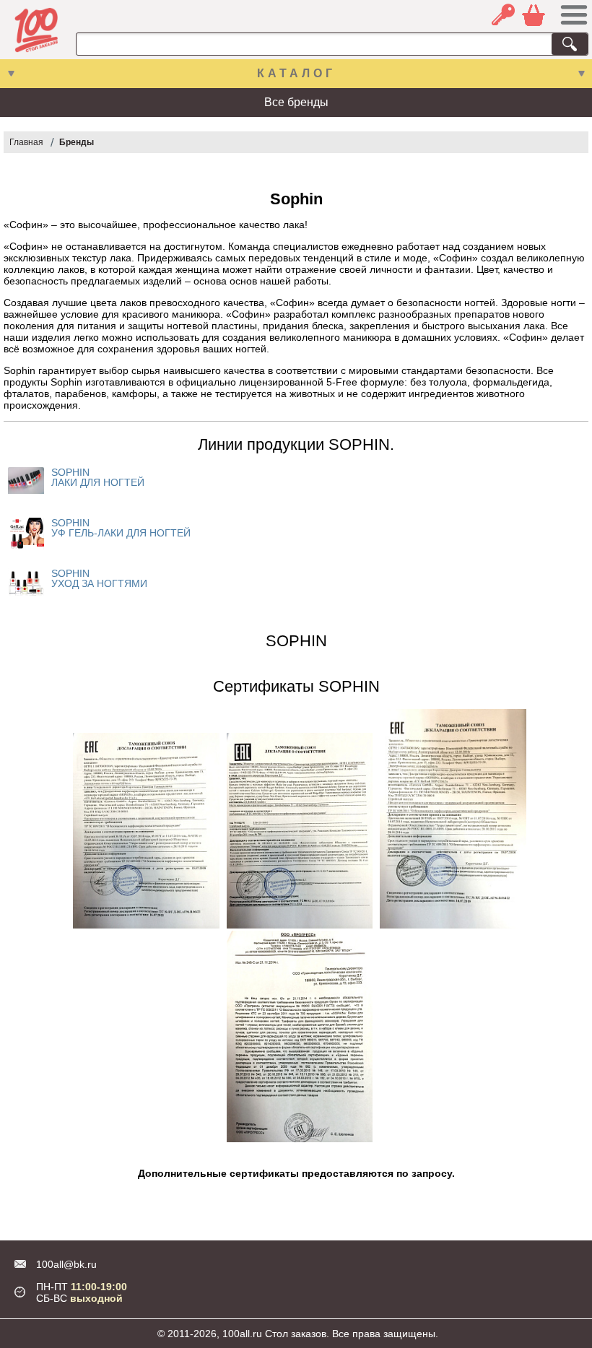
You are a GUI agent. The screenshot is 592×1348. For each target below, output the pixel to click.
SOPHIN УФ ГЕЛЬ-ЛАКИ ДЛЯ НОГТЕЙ (121, 528)
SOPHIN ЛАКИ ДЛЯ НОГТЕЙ (97, 477)
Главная (26, 142)
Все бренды (296, 102)
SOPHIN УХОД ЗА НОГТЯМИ (99, 578)
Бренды (76, 142)
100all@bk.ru (66, 1264)
